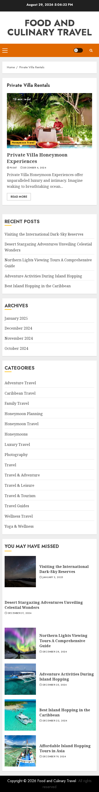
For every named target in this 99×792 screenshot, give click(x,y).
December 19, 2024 (54, 756)
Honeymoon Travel (23, 142)
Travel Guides (17, 505)
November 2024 (19, 338)
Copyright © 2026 (22, 780)
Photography (16, 454)
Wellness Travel (19, 516)
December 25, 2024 (55, 685)
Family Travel (17, 403)
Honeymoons (16, 434)
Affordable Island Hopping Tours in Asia (65, 748)
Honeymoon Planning (24, 413)
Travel (10, 464)
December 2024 (18, 328)
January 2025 (16, 318)
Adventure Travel (20, 382)
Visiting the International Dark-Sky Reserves (44, 234)
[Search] (91, 50)
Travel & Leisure (19, 485)
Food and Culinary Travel (49, 27)
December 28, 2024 (55, 651)
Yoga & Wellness (19, 526)
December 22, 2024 (55, 720)
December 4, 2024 (34, 167)
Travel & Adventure (22, 475)
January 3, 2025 (53, 577)
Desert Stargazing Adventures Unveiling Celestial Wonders (44, 605)
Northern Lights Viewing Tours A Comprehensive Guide (63, 640)
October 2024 (16, 348)
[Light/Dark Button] (78, 50)
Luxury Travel (17, 444)
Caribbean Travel (20, 393)
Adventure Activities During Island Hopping (43, 276)
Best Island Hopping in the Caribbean (38, 285)
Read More (19, 197)
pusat (13, 167)
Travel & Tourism (20, 495)
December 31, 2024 (20, 613)
